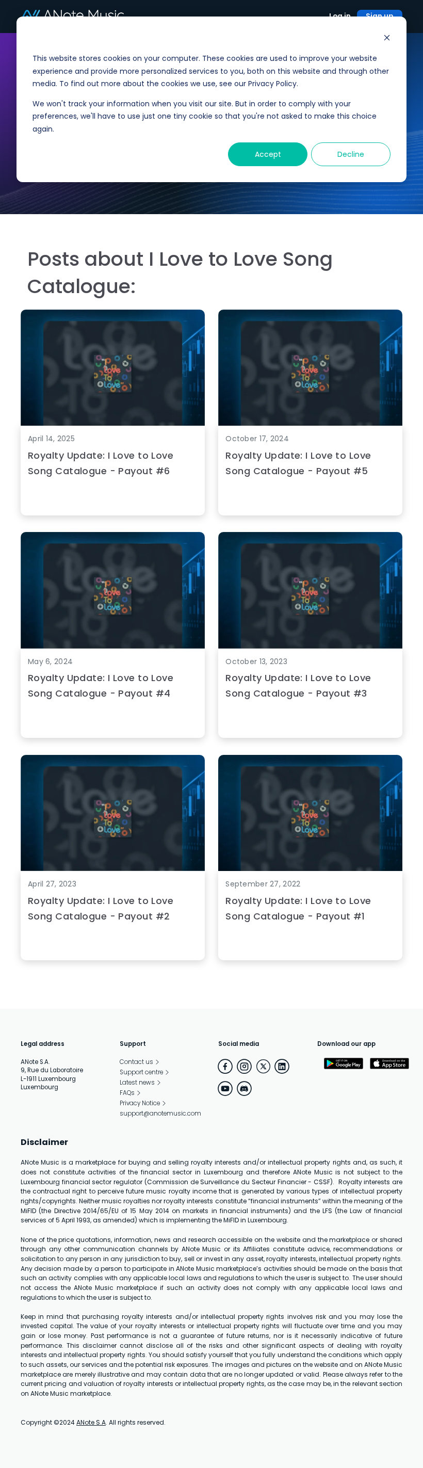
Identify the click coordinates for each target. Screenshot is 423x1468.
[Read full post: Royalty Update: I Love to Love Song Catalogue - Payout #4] (113, 646)
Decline (350, 154)
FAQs (127, 1093)
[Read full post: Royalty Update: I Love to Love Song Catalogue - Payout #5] (310, 424)
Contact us (136, 1062)
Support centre (141, 1072)
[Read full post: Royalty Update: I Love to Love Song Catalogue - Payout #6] (113, 424)
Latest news (137, 1082)
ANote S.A (91, 1422)
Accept (268, 154)
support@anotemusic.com (160, 1113)
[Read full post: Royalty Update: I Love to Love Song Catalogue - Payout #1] (310, 869)
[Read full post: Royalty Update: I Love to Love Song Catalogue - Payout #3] (310, 646)
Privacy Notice (140, 1103)
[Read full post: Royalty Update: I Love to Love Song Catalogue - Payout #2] (113, 869)
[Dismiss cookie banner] (387, 39)
